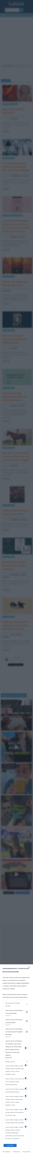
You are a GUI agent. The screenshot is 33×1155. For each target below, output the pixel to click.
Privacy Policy (26, 1151)
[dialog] (16, 1059)
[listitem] (16, 1004)
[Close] (29, 967)
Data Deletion (6, 1151)
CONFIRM (10, 1145)
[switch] (26, 1012)
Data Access (16, 1151)
